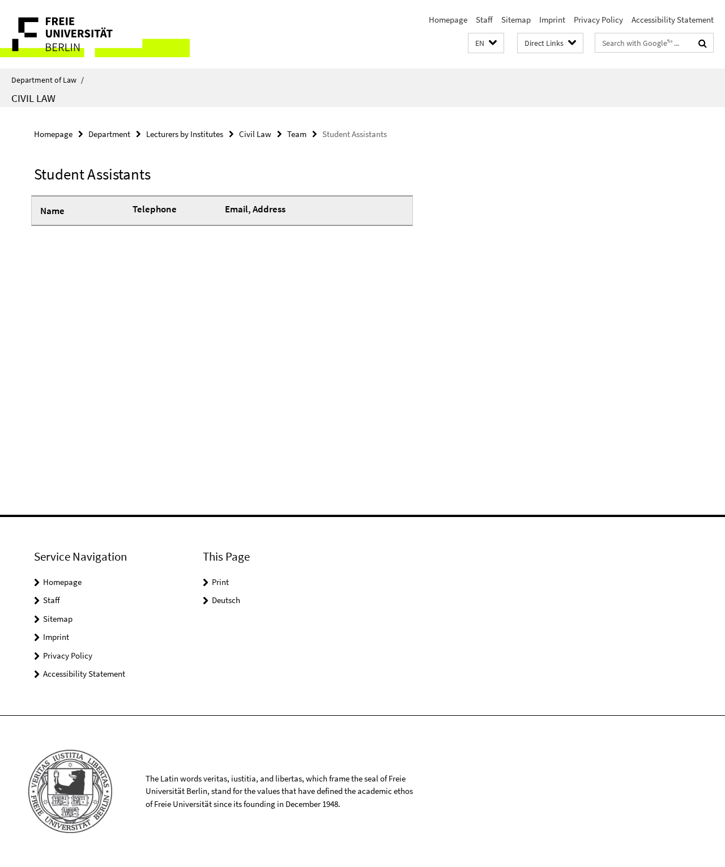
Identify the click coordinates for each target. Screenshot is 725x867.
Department (109, 134)
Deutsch (226, 600)
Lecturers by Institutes (184, 134)
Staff (484, 19)
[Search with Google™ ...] (702, 43)
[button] (486, 43)
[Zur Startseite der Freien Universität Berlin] (95, 34)
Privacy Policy (598, 19)
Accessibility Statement (673, 19)
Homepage (448, 19)
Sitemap (516, 19)
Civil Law (33, 98)
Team (296, 134)
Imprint (552, 19)
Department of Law (47, 80)
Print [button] (220, 581)
